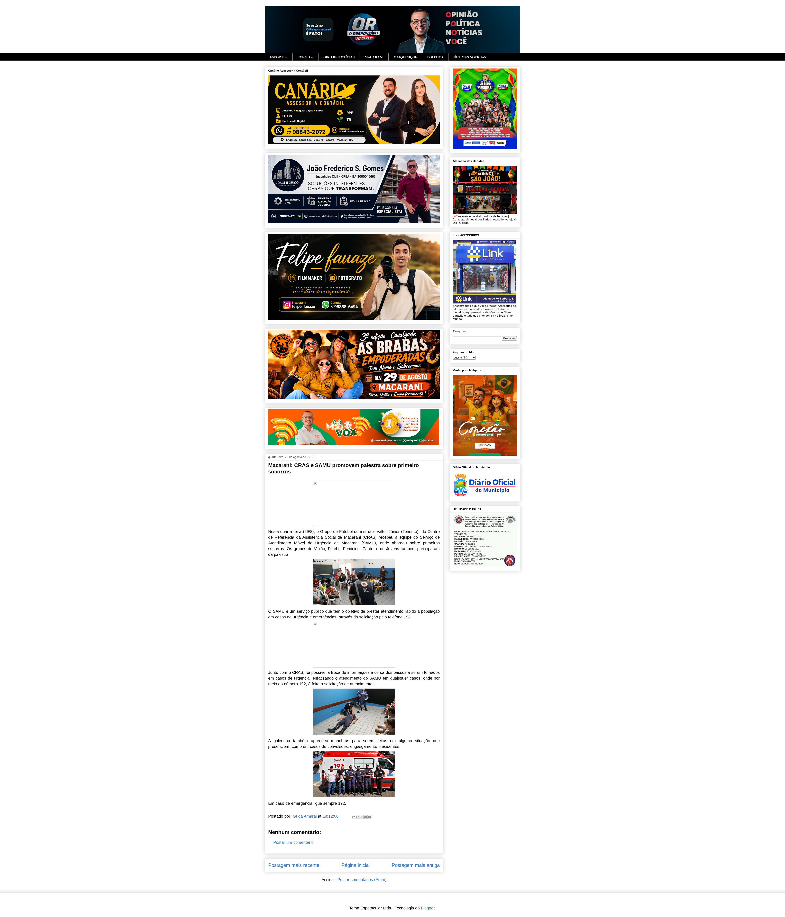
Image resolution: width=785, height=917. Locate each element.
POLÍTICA (435, 57)
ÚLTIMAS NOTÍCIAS (470, 57)
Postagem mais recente (293, 865)
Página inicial (355, 865)
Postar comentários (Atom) (362, 879)
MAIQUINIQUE (405, 57)
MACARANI (374, 57)
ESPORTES (278, 57)
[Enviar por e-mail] (354, 817)
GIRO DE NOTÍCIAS (339, 57)
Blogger (428, 908)
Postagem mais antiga (416, 865)
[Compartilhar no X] (362, 817)
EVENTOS (305, 57)
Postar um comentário (293, 842)
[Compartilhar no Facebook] (365, 817)
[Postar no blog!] (358, 817)
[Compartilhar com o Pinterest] (369, 817)
